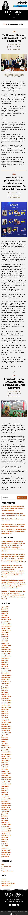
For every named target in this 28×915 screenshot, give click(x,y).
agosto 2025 (5, 632)
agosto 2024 (5, 658)
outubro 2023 (5, 679)
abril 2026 (4, 615)
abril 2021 (4, 743)
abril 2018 (4, 820)
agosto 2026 (5, 607)
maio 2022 (4, 715)
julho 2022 (4, 711)
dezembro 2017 (6, 829)
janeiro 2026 (5, 621)
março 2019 (5, 797)
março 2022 (5, 720)
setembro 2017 (6, 835)
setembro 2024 (6, 656)
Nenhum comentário (15, 49)
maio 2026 (4, 613)
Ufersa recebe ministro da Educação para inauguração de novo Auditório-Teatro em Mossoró (12, 508)
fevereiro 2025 (6, 645)
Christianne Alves (15, 44)
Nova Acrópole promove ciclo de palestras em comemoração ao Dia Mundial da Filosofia (14, 183)
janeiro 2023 (5, 698)
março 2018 (5, 822)
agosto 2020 (5, 760)
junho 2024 (4, 662)
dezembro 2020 (6, 752)
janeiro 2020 (5, 775)
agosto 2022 (5, 709)
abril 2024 (4, 666)
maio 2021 (4, 741)
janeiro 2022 (5, 724)
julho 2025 (4, 634)
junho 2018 (4, 816)
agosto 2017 (5, 837)
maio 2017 (4, 843)
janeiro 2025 (5, 647)
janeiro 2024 (5, 673)
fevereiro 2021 (6, 747)
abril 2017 (4, 846)
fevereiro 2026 (6, 619)
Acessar (4, 879)
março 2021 (5, 745)
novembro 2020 (6, 754)
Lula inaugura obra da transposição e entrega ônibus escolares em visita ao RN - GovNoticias (13, 582)
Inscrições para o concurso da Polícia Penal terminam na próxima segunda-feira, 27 (13, 560)
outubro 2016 (5, 854)
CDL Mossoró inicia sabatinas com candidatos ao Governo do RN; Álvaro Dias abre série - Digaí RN (13, 543)
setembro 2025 (6, 630)
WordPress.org (6, 885)
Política (3, 869)
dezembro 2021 (6, 726)
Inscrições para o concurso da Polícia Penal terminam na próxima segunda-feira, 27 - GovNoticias (13, 556)
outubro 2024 (5, 654)
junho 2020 (4, 765)
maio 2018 (4, 818)
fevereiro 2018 (6, 824)
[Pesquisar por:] (8, 498)
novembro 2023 (6, 677)
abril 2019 (4, 794)
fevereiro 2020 (6, 773)
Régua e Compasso (7, 871)
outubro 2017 (5, 833)
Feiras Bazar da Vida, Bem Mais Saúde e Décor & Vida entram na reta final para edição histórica (13, 531)
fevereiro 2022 (6, 722)
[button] (14, 18)
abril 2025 (4, 641)
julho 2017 (4, 839)
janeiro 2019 (5, 801)
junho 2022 (4, 713)
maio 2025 (4, 639)
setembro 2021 (6, 732)
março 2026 (5, 617)
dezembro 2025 (6, 624)
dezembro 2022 (6, 700)
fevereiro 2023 (6, 696)
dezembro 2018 (6, 803)
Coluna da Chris (6, 866)
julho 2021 (4, 737)
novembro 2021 (6, 728)
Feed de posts (5, 881)
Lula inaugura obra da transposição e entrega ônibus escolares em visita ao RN (13, 586)
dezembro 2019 (6, 777)
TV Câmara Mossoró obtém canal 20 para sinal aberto (14, 38)
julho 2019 (4, 788)
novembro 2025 (6, 626)
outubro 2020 (5, 756)
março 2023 (5, 694)
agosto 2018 (5, 811)
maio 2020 (4, 767)
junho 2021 (4, 739)
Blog (14, 31)
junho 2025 (4, 636)
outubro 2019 (5, 782)
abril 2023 (4, 692)
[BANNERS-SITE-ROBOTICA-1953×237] (20, 6)
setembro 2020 (6, 758)
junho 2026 (4, 611)
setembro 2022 (6, 707)
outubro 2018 (5, 807)
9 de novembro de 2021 (15, 47)
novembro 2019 (6, 779)
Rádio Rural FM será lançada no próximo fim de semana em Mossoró (13, 597)
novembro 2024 (6, 651)
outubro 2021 (5, 730)
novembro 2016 (6, 852)
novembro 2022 (6, 703)
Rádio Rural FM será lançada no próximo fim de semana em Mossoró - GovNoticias (13, 593)
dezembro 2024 (6, 649)
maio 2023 (4, 690)
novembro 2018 (6, 805)
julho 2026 (4, 609)
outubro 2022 (5, 705)
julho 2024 (4, 660)
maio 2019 (4, 792)
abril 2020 (4, 769)
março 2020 (5, 771)
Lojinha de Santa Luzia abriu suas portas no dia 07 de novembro (14, 383)
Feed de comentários (8, 883)
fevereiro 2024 (6, 671)
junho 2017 (4, 841)
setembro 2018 (6, 809)
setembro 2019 (6, 784)
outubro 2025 (5, 628)
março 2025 (5, 643)
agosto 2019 (5, 786)
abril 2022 (4, 718)
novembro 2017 (6, 831)
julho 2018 (4, 814)
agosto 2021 (5, 735)
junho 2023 (4, 688)
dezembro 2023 (6, 675)
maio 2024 (4, 664)
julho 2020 (4, 762)
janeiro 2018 (5, 826)
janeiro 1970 (5, 856)
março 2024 (5, 668)
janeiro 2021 (5, 750)
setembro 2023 (6, 681)
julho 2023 (4, 686)
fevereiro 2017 (6, 850)
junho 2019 (4, 790)
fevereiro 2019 (6, 799)
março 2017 (5, 848)
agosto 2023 (5, 683)
